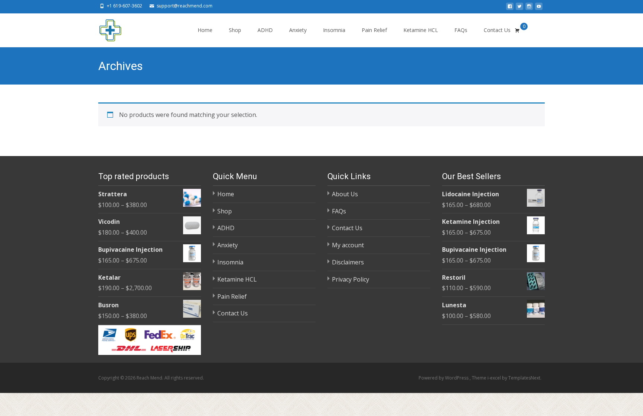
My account (348, 245)
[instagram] (529, 8)
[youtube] (539, 8)
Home (205, 30)
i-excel (494, 378)
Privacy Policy (350, 279)
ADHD (265, 30)
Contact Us (497, 30)
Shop (235, 30)
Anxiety (298, 30)
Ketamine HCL (420, 30)
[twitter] (519, 8)
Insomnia (334, 30)
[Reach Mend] (104, 28)
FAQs (460, 30)
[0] (517, 30)
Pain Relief (374, 30)
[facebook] (510, 8)
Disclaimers (348, 262)
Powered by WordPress (444, 378)
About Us (345, 194)
